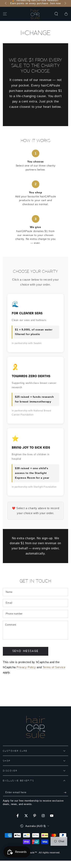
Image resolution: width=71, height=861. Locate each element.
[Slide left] (6, 3)
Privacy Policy (26, 667)
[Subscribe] (66, 792)
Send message (25, 651)
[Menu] (5, 14)
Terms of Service (54, 667)
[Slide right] (65, 3)
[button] (56, 14)
